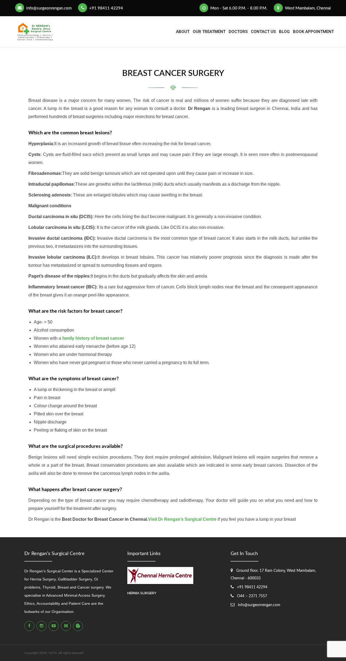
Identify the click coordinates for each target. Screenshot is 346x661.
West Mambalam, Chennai (307, 8)
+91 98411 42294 (105, 8)
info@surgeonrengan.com (48, 8)
